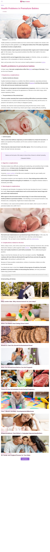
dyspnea (31, 83)
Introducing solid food (6, 322)
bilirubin (27, 247)
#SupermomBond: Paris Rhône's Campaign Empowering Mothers (21, 433)
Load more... (25, 459)
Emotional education (6, 453)
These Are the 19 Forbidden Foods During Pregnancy (18, 389)
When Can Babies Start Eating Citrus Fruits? (15, 323)
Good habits (4, 344)
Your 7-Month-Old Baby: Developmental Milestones (17, 411)
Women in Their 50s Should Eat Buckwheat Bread (16, 345)
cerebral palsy (35, 239)
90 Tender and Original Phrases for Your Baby (15, 455)
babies (43, 62)
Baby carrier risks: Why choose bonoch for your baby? (18, 301)
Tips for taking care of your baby (9, 409)
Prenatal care (4, 387)
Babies (2, 5)
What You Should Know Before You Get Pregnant (16, 367)
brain (30, 69)
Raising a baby (4, 431)
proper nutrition (11, 173)
